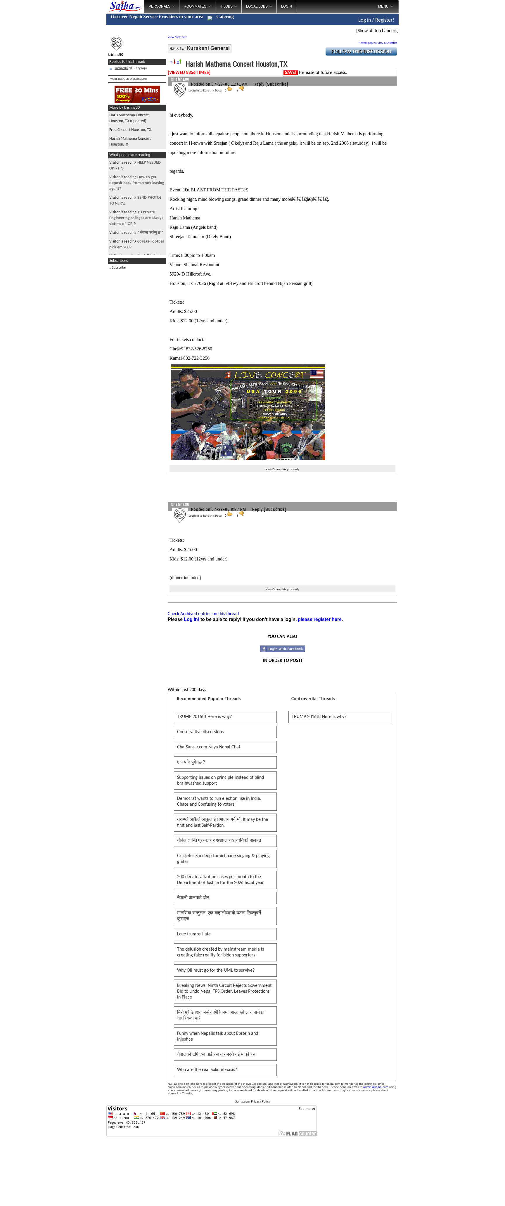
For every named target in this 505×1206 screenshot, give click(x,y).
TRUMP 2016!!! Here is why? (204, 716)
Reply (259, 84)
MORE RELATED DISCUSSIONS (128, 79)
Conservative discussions (200, 732)
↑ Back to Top (477, 1194)
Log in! (191, 619)
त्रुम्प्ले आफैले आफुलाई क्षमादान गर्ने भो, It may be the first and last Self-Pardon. (222, 822)
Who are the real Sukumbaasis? (207, 1069)
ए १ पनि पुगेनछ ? (191, 762)
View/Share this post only (282, 469)
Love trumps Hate (194, 934)
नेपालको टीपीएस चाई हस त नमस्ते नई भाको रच (216, 1054)
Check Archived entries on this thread (203, 614)
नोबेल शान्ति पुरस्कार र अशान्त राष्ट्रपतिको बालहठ (219, 840)
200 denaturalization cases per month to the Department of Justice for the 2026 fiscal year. (220, 880)
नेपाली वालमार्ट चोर (193, 898)
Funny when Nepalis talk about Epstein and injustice (217, 1036)
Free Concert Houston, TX (130, 130)
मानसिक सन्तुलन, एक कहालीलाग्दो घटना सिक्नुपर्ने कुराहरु (219, 916)
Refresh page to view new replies (378, 42)
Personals (159, 6)
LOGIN (286, 6)
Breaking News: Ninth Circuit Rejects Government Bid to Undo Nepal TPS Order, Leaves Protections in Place (224, 991)
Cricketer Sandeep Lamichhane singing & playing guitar (223, 859)
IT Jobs (226, 6)
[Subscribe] (277, 84)
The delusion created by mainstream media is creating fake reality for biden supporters (220, 952)
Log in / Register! (376, 20)
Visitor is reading (136, 183)
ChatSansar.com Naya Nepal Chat (208, 747)
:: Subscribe (117, 267)
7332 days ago (131, 68)
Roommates (195, 6)
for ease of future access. (316, 72)
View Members (177, 37)
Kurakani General (208, 48)
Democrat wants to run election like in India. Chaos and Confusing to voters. (219, 801)
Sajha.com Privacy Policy (252, 1101)
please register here (320, 619)
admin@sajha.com (375, 1087)
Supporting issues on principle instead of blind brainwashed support (220, 780)
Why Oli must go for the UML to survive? (216, 970)
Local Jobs (257, 6)
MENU (383, 6)
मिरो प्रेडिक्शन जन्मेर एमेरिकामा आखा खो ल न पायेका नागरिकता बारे (220, 1015)
